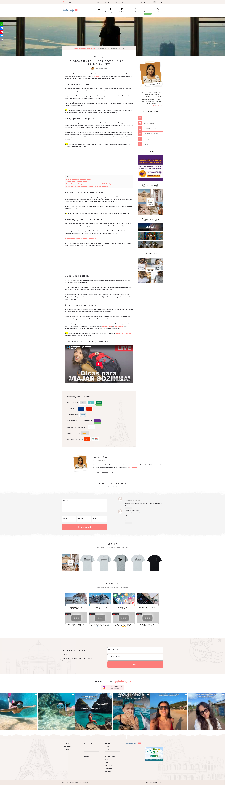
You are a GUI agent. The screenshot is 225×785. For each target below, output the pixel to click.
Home (99, 12)
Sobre (99, 2)
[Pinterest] (1, 32)
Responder (128, 508)
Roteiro (66, 743)
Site (94, 518)
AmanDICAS (135, 12)
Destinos (68, 2)
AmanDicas (109, 743)
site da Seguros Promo (123, 333)
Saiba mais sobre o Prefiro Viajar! (152, 106)
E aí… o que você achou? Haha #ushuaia (76, 625)
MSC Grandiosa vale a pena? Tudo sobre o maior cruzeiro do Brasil (76, 607)
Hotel (85, 750)
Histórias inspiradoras (111, 747)
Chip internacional (110, 756)
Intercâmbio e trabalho (111, 750)
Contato (161, 782)
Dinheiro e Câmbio (110, 753)
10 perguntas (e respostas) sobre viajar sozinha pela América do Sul (87, 186)
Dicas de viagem (99, 56)
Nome (65, 518)
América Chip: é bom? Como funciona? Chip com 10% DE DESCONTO (124, 607)
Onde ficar (122, 12)
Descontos (147, 12)
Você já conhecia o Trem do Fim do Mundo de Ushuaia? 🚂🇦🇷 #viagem (100, 625)
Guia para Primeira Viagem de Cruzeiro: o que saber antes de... (100, 607)
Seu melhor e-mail (115, 656)
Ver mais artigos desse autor (103, 472)
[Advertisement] (99, 162)
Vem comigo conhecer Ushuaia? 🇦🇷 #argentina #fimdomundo (147, 625)
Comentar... (67, 501)
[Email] (1, 39)
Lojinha (157, 12)
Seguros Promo (107, 326)
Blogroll (156, 782)
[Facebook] (1, 28)
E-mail (80, 518)
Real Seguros (118, 326)
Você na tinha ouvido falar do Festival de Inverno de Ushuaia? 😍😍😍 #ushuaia (124, 625)
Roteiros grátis (110, 12)
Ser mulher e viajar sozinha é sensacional (79, 179)
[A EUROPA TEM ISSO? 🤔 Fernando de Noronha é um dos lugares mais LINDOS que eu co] (206, 711)
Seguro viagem (109, 771)
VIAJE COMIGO (120, 2)
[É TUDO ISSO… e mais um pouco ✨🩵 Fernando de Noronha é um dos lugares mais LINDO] (168, 711)
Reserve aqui (109, 2)
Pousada (86, 753)
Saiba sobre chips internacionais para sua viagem (80, 238)
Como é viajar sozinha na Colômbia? (77, 181)
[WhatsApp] (1, 24)
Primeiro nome (114, 649)
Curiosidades (108, 759)
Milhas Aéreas (108, 765)
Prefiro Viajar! (133, 467)
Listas (106, 762)
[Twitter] (1, 35)
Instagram (97, 76)
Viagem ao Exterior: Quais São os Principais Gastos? (147, 606)
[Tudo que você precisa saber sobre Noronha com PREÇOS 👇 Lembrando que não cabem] (93, 711)
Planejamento (108, 768)
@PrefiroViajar (122, 681)
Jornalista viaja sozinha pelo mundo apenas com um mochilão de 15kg (88, 184)
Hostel (86, 747)
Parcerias (151, 782)
